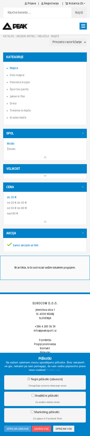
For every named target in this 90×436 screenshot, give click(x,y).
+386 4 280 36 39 (45, 326)
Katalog (8, 36)
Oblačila (43, 36)
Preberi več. (54, 370)
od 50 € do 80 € (17, 208)
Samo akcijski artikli (25, 245)
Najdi (79, 12)
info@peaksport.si (45, 330)
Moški (10, 143)
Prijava (31, 3)
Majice (55, 36)
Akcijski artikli (25, 36)
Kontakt (45, 348)
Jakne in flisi (17, 96)
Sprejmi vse (63, 428)
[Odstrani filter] (83, 133)
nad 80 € (12, 213)
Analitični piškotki (46, 395)
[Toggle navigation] (83, 26)
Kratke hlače (18, 117)
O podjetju (45, 340)
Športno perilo (19, 89)
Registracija (51, 3)
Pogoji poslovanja (45, 344)
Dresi (13, 103)
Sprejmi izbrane (17, 428)
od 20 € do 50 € (17, 203)
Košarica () (75, 3)
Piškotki (45, 352)
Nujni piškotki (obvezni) (46, 379)
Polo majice (17, 75)
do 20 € (12, 197)
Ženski (11, 149)
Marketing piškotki (46, 412)
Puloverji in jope (20, 82)
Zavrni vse (41, 428)
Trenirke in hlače (20, 110)
